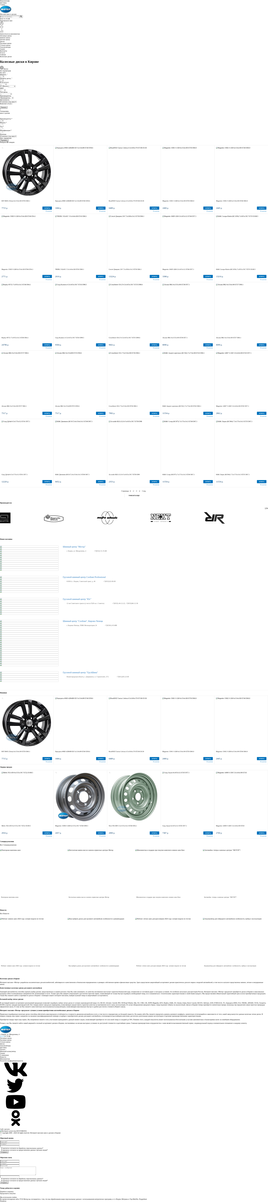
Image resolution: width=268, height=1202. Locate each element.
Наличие (3, 134)
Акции (2, 49)
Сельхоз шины (5, 45)
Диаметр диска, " (6, 78)
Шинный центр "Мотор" (74, 546)
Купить (47, 208)
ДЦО (2, 88)
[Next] (160, 517)
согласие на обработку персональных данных (26, 1148)
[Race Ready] (214, 517)
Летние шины (5, 39)
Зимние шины (5, 38)
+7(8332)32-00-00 (109, 581)
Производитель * (6, 119)
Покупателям (5, 1)
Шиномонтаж (5, 1059)
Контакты (3, 51)
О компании (4, 1055)
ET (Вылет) (4, 86)
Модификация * (6, 130)
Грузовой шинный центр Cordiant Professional (84, 577)
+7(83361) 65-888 (111, 625)
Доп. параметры (6, 138)
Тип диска (3, 92)
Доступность (4, 100)
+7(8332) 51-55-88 (100, 551)
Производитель (5, 96)
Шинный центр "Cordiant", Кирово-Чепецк (83, 621)
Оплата (2, 1049)
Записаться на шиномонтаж (10, 34)
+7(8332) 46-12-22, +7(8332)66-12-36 (125, 603)
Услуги (2, 53)
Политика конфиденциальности (11, 1061)
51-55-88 (5, 19)
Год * (2, 126)
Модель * (3, 123)
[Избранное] (1, 28)
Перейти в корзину (7, 1191)
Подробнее (143, 1199)
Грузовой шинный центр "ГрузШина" (80, 672)
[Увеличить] (2, 148)
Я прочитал (22, 1148)
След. (144, 491)
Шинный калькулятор (8, 1051)
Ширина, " (4, 74)
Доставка (3, 3)
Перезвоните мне (6, 21)
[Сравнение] (1, 32)
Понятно (3, 1201)
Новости (3, 1057)
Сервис (2, 5)
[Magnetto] (53, 517)
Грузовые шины (5, 43)
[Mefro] (107, 517)
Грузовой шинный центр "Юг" (77, 599)
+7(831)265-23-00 (123, 677)
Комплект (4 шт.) (6, 104)
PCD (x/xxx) (4, 82)
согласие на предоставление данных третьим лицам (29, 1150)
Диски (2, 41)
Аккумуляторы (5, 47)
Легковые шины (6, 36)
